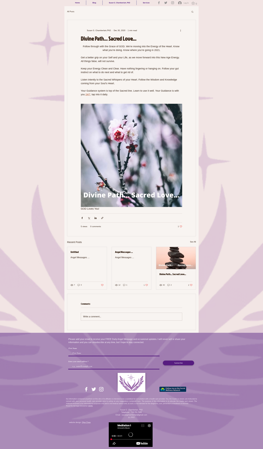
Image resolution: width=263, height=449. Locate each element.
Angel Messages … (124, 252)
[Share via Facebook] (82, 218)
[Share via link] (102, 218)
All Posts (70, 12)
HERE (90, 406)
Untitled (75, 252)
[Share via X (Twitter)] (89, 218)
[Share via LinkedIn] (95, 218)
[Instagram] (173, 3)
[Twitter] (166, 3)
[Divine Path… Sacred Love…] (176, 258)
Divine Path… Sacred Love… (172, 274)
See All (193, 242)
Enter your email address (77, 361)
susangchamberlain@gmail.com (134, 415)
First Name (72, 348)
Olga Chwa (86, 422)
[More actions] (180, 30)
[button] (195, 3)
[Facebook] (159, 3)
